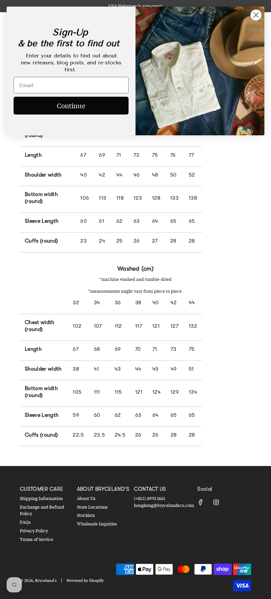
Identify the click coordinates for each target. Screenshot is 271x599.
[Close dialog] (256, 15)
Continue (71, 105)
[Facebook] (200, 502)
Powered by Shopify (85, 580)
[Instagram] (216, 502)
